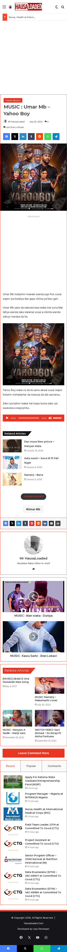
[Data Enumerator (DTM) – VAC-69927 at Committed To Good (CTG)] (13, 876)
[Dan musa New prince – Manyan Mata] (12, 445)
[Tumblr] (25, 523)
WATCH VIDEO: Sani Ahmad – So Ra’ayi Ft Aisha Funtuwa (48, 733)
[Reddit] (38, 523)
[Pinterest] (31, 523)
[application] (33, 418)
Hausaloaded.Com (33, 923)
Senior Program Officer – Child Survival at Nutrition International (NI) (41, 859)
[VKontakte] (44, 523)
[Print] (57, 523)
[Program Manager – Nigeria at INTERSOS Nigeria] (13, 798)
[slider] (58, 418)
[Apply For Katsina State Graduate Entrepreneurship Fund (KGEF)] (13, 781)
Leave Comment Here (33, 753)
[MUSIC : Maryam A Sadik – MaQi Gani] (17, 718)
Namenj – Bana (33, 474)
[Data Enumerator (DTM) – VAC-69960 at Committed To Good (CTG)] (13, 893)
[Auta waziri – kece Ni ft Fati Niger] (12, 462)
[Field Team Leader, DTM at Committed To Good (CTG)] (13, 829)
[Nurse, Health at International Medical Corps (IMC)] (13, 813)
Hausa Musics (12, 100)
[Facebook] (5, 523)
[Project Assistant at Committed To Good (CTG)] (13, 844)
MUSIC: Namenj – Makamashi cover (46, 698)
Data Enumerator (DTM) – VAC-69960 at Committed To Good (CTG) (43, 892)
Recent (10, 766)
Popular (31, 766)
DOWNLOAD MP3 (33, 496)
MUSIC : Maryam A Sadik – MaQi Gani (14, 731)
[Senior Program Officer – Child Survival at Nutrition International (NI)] (13, 860)
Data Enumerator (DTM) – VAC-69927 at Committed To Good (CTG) (43, 876)
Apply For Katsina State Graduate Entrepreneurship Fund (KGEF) (42, 781)
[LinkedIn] (18, 523)
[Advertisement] (33, 56)
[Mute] (50, 418)
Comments (54, 766)
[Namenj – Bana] (12, 479)
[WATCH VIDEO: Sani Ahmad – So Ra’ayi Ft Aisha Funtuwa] (49, 718)
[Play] (7, 418)
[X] (12, 523)
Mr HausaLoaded (16, 121)
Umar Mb (34, 509)
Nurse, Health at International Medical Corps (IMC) (36, 17)
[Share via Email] (51, 523)
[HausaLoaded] (28, 6)
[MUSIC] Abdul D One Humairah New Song (16, 680)
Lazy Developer (41, 928)
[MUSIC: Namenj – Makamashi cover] (49, 685)
